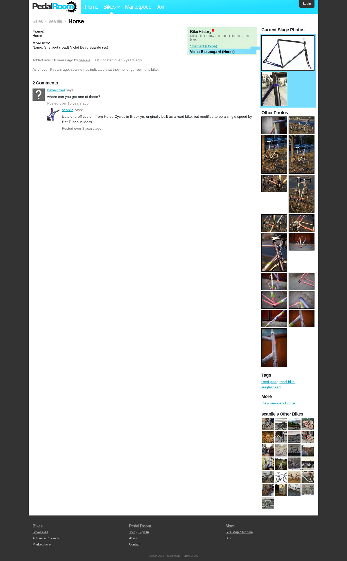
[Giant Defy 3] (294, 424)
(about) (213, 30)
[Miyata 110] (294, 477)
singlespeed (271, 387)
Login (307, 3)
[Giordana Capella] (268, 437)
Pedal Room (55, 7)
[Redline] (294, 490)
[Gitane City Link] (281, 437)
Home (91, 7)
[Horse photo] (287, 38)
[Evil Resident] (294, 451)
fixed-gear (269, 382)
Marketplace (138, 7)
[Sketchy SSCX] (268, 503)
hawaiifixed (39, 94)
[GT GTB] (294, 464)
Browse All (40, 532)
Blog (229, 538)
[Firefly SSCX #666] (281, 424)
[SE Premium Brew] (307, 490)
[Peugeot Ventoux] (268, 490)
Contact (134, 544)
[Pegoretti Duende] (307, 477)
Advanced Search (46, 538)
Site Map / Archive (239, 532)
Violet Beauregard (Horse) (212, 52)
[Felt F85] (307, 451)
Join (160, 7)
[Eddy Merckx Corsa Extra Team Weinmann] (281, 451)
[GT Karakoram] (307, 464)
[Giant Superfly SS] (307, 424)
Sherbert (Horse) (203, 46)
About (133, 538)
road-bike (287, 382)
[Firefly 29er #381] (268, 464)
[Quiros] (281, 490)
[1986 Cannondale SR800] (307, 437)
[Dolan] (268, 424)
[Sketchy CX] (294, 437)
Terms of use (190, 555)
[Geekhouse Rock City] (281, 464)
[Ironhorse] (268, 477)
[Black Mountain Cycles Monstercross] (268, 451)
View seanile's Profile (278, 403)
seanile (84, 60)
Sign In (143, 532)
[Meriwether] (281, 477)
